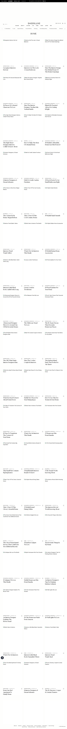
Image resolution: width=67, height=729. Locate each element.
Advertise (20, 725)
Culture (28, 25)
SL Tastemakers (7, 28)
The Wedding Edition (43, 28)
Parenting (35, 28)
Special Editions (20, 28)
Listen (46, 25)
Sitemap (24, 725)
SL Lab (14, 28)
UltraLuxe (61, 28)
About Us (15, 725)
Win (51, 25)
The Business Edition (53, 28)
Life (33, 25)
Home (37, 25)
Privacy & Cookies (30, 725)
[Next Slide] (65, 29)
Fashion (17, 25)
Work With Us (44, 725)
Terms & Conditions (37, 725)
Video (42, 25)
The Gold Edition (29, 28)
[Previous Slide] (2, 29)
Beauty (22, 25)
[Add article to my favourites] (21, 66)
